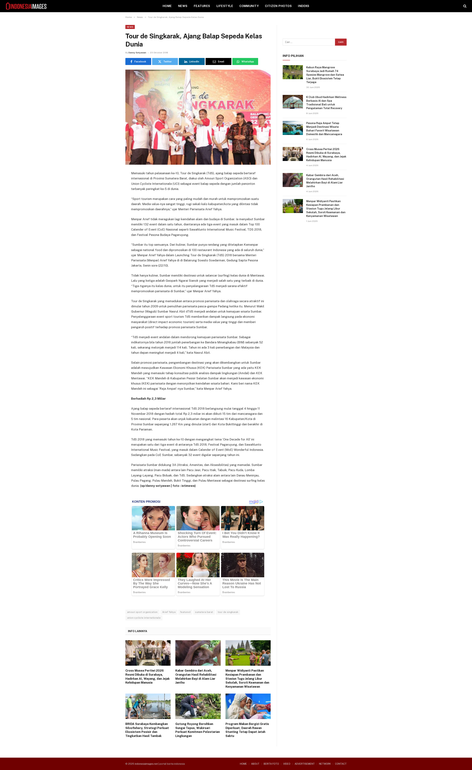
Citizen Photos (278, 6)
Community (249, 6)
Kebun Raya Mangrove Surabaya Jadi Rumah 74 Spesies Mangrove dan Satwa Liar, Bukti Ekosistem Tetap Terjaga (325, 75)
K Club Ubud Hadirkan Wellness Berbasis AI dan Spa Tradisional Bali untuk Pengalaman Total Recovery (326, 103)
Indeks (303, 6)
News (183, 6)
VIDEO (286, 763)
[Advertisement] (315, 257)
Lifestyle (224, 6)
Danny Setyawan (137, 52)
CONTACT (341, 763)
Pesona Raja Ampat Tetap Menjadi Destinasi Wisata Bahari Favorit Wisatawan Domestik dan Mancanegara (324, 129)
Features (202, 6)
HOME (167, 6)
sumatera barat (204, 612)
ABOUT (255, 763)
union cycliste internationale (144, 617)
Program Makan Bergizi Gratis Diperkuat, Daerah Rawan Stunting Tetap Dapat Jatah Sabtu (247, 730)
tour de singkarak (228, 612)
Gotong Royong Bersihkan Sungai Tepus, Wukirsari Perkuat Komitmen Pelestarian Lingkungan (197, 730)
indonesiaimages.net (146, 763)
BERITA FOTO (271, 763)
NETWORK (325, 763)
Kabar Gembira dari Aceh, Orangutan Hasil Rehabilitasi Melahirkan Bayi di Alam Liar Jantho (195, 676)
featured (185, 612)
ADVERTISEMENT (305, 763)
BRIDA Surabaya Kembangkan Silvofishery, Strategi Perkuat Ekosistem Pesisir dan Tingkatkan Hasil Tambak (147, 730)
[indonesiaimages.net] (26, 6)
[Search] (464, 6)
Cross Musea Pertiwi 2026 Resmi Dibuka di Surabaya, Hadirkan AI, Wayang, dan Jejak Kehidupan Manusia (147, 676)
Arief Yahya (169, 612)
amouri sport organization (142, 612)
